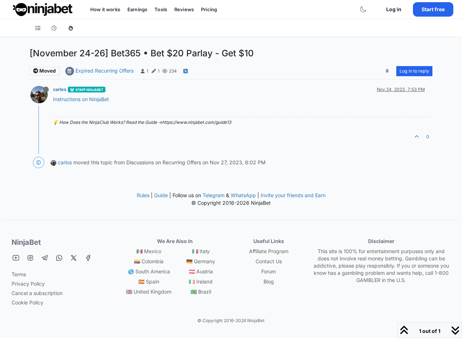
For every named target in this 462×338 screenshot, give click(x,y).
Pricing (209, 9)
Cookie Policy (27, 302)
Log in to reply (414, 71)
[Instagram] (30, 257)
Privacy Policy (28, 284)
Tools (160, 9)
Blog (268, 281)
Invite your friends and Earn (293, 195)
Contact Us (269, 261)
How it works (105, 9)
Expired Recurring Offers (104, 71)
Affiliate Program (268, 251)
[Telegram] (45, 257)
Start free (433, 9)
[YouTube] (16, 257)
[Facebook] (88, 257)
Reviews (184, 9)
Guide (161, 195)
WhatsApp (243, 195)
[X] (73, 257)
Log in (393, 9)
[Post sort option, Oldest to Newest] (387, 71)
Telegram (213, 195)
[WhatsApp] (59, 257)
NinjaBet (26, 242)
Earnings (137, 9)
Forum (268, 271)
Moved (47, 71)
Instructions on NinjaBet (81, 99)
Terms (19, 274)
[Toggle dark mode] (363, 9)
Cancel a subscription (37, 293)
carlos (59, 89)
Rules (143, 195)
